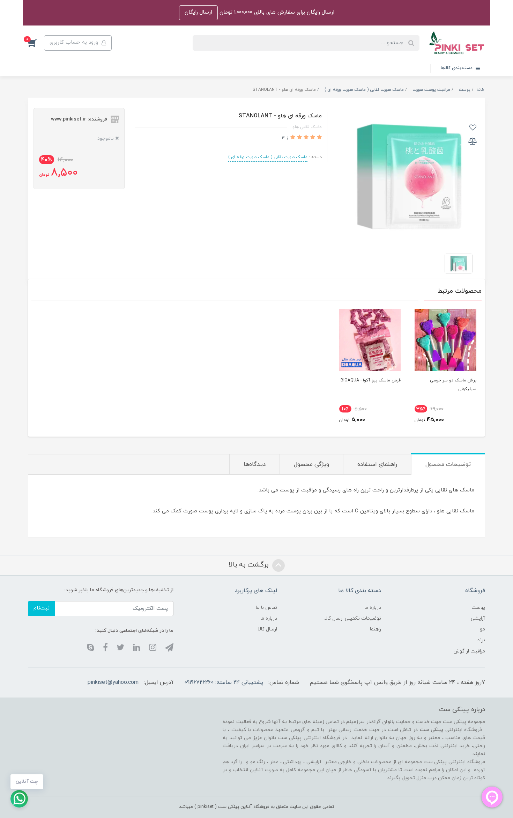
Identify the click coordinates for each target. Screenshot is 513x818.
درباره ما (372, 607)
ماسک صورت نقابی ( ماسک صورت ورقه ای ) (267, 157)
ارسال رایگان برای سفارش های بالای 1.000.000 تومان (276, 12)
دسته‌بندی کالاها (457, 68)
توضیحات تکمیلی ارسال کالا (352, 618)
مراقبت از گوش (469, 651)
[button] (36, 43)
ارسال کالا (267, 629)
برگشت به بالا (249, 565)
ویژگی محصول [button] (311, 464)
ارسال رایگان (198, 12)
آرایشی (478, 618)
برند (481, 640)
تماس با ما (266, 607)
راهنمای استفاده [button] (377, 464)
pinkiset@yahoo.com (113, 682)
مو (482, 629)
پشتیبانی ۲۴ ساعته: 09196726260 (223, 682)
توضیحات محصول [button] (448, 464)
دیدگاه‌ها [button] (255, 464)
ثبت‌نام (42, 608)
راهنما (375, 629)
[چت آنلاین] (19, 799)
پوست (478, 607)
